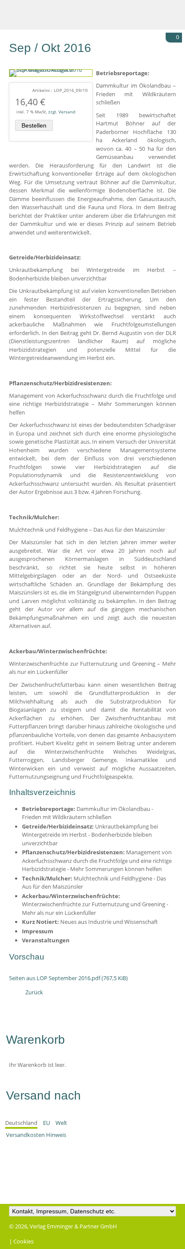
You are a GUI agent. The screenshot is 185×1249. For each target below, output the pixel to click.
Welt (61, 1123)
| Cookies (21, 1241)
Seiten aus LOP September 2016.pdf (68, 978)
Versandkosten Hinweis (36, 1135)
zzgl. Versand (61, 112)
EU (46, 1123)
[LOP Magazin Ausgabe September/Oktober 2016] (50, 69)
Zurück (34, 992)
